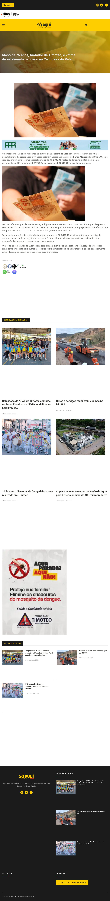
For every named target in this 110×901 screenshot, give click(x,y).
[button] (3, 25)
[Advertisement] (55, 301)
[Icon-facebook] (106, 5)
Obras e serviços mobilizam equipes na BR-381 (91, 812)
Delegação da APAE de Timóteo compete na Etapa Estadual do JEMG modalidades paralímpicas (26, 404)
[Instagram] (97, 5)
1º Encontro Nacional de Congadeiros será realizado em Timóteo (37, 686)
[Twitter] (101, 5)
